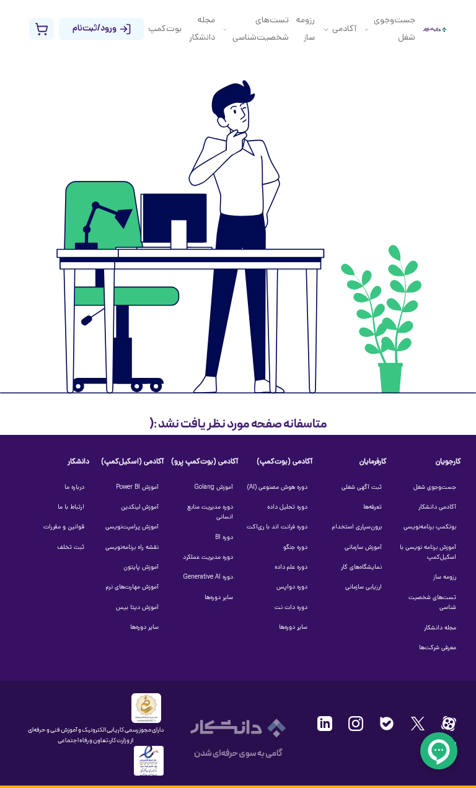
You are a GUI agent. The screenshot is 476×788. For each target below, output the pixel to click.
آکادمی (344, 29)
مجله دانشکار (202, 29)
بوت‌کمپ (165, 29)
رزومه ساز (305, 29)
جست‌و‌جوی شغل (394, 29)
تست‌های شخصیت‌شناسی (260, 29)
